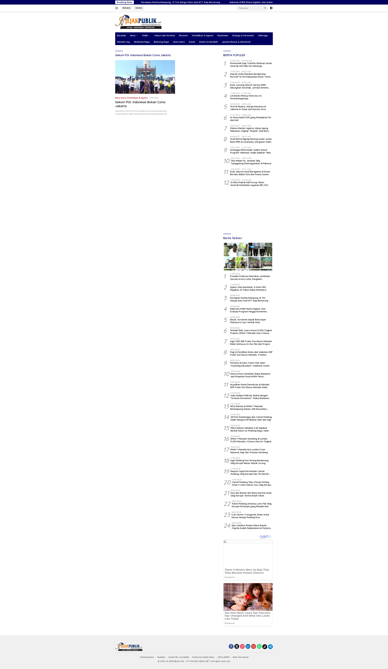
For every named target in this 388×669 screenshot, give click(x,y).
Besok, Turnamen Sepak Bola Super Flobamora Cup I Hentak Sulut (248, 321)
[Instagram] (242, 646)
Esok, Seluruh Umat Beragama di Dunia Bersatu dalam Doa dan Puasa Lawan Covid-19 (250, 173)
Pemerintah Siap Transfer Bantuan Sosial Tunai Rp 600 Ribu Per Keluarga (251, 64)
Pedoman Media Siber (203, 657)
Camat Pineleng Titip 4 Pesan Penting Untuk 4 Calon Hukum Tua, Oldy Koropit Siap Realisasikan (252, 483)
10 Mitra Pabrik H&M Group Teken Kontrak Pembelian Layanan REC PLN (249, 184)
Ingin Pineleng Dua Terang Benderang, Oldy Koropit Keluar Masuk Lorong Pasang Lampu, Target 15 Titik (249, 462)
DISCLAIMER (223, 657)
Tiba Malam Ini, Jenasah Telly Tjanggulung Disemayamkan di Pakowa (251, 162)
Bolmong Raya (161, 42)
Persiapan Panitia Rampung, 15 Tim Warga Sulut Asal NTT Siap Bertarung (152, 2)
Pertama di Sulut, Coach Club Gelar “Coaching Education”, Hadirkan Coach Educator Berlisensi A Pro (249, 364)
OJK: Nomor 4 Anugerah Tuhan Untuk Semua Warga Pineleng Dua (250, 516)
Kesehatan (222, 35)
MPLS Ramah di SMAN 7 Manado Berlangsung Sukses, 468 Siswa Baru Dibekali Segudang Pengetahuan (248, 407)
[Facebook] (231, 646)
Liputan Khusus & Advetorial (236, 42)
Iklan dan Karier (241, 657)
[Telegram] (270, 646)
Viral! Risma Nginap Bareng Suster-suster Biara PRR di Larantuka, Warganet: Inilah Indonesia (251, 140)
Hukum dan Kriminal (164, 35)
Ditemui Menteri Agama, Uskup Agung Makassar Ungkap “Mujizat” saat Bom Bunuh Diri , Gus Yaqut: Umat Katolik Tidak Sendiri (251, 129)
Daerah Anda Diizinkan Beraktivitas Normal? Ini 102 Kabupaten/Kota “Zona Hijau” (250, 75)
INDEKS (138, 8)
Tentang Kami (147, 657)
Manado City (123, 42)
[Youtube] (253, 646)
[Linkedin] (248, 646)
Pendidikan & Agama (202, 35)
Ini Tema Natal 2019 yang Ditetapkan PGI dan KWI (250, 119)
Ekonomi (183, 35)
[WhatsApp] (259, 646)
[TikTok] (264, 646)
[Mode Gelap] (271, 8)
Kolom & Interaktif (208, 42)
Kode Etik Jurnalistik (179, 657)
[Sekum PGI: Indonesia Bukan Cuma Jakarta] (145, 77)
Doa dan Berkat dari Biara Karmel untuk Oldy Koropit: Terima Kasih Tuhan (251, 494)
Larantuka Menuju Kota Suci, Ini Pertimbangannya (245, 97)
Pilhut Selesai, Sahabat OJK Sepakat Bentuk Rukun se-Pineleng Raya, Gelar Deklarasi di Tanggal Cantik (250, 429)
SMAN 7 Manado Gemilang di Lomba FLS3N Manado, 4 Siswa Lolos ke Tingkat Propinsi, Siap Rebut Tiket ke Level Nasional (250, 440)
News (132, 35)
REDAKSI (126, 8)
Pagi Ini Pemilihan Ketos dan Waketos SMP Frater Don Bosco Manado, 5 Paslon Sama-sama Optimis (251, 353)
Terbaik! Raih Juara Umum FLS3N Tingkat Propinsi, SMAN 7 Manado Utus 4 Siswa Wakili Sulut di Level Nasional (251, 331)
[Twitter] (236, 646)
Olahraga (263, 35)
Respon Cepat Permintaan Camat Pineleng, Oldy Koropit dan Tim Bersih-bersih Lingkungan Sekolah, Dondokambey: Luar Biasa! (250, 472)
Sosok (192, 42)
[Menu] (117, 8)
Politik (145, 35)
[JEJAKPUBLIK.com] (138, 21)
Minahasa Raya (142, 42)
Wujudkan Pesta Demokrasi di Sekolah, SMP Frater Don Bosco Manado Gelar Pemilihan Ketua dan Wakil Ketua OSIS (250, 386)
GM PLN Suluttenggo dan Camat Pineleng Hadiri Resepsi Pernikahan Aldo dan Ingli (251, 418)
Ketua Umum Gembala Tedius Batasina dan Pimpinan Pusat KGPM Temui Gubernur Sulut (250, 375)
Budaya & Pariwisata (243, 35)
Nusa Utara (179, 42)
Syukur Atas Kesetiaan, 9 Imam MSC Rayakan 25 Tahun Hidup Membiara (248, 288)
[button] (265, 7)
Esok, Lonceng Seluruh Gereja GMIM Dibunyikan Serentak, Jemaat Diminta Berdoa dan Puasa (249, 86)
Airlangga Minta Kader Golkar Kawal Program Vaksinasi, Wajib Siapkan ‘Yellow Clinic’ (251, 151)
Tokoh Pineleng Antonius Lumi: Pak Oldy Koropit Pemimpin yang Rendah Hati (252, 505)
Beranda (121, 35)
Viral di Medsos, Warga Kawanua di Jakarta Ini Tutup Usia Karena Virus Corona (248, 108)
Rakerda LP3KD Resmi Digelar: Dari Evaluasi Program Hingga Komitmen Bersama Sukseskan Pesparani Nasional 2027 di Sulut (268, 2)
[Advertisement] (248, 210)
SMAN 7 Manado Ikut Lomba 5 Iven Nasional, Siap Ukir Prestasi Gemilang (249, 451)
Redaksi (161, 657)
